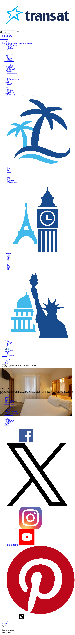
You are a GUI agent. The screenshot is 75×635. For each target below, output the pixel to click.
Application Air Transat (8, 621)
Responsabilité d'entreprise (9, 400)
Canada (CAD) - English (6, 35)
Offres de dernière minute (9, 420)
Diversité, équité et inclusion (9, 401)
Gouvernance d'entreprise (9, 396)
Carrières (6, 399)
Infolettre (6, 620)
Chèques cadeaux (7, 423)
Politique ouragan (7, 422)
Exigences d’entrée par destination (10, 411)
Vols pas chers (7, 419)
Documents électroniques (9, 417)
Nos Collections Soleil (8, 409)
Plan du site (6, 425)
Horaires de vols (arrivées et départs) (11, 413)
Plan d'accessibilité (7, 402)
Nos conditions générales (9, 404)
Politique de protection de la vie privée (11, 406)
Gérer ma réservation (4, 39)
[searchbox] (7, 364)
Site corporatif (4, 358)
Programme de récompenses (7, 42)
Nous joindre (4, 623)
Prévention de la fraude (8, 415)
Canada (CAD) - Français (7, 36)
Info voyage (4, 356)
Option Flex (6, 424)
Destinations (18, 95)
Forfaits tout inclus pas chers (9, 418)
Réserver (17, 43)
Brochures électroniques (8, 421)
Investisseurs (6, 397)
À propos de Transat (8, 395)
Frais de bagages (7, 412)
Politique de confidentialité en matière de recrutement (14, 407)
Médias (5, 398)
